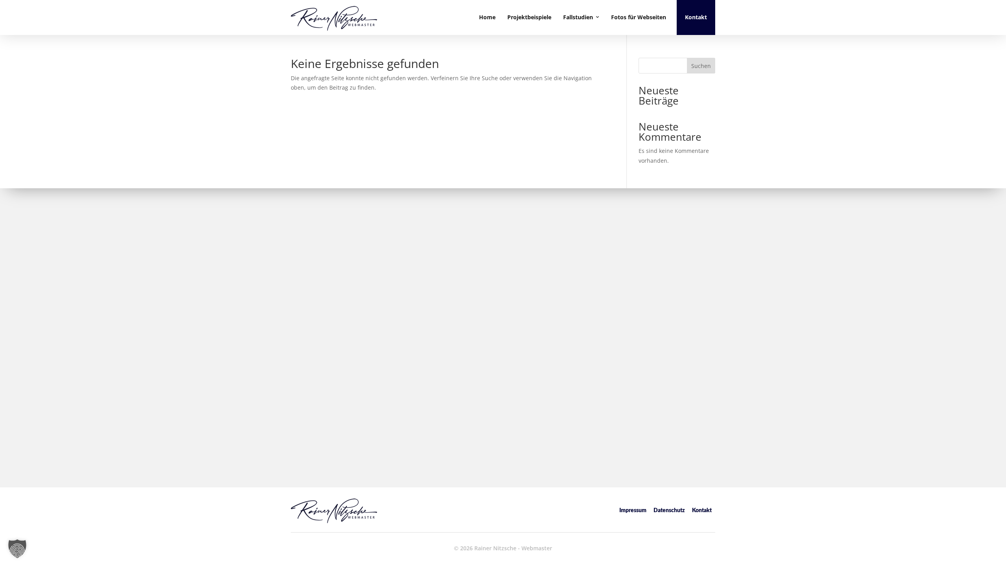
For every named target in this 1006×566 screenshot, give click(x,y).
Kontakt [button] (696, 17)
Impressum (632, 510)
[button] (17, 548)
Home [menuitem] (487, 17)
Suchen (701, 66)
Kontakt (702, 510)
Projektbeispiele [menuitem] (529, 17)
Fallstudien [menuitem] (578, 17)
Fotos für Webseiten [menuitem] (638, 17)
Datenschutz (669, 510)
